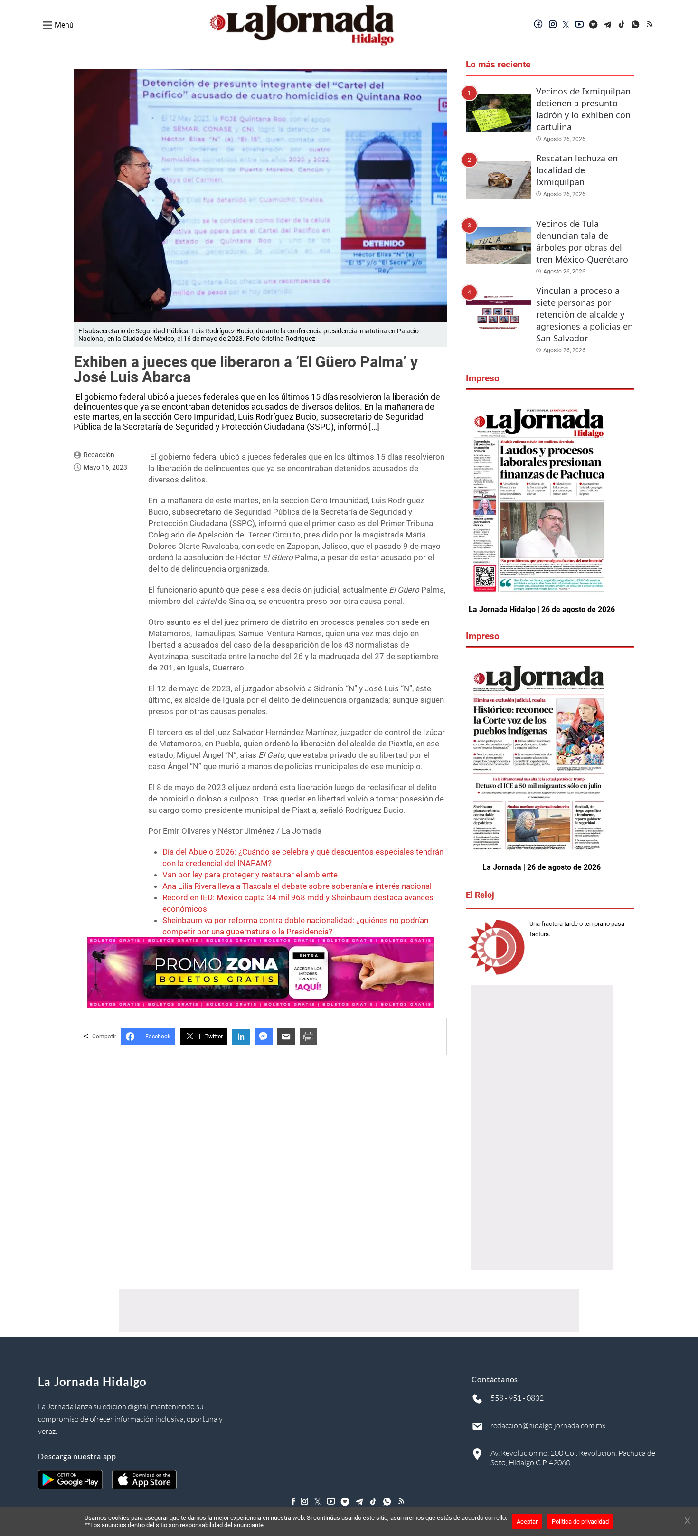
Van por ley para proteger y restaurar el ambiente (250, 874)
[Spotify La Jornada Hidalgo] (593, 25)
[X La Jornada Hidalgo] (566, 25)
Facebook (154, 1036)
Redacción (99, 455)
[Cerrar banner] (687, 1521)
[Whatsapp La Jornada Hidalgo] (636, 25)
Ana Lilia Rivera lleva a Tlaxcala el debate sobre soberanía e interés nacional (297, 886)
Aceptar (527, 1521)
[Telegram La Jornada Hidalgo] (608, 25)
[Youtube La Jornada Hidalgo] (579, 25)
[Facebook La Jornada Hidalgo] (538, 25)
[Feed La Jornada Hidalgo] (650, 25)
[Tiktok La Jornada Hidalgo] (622, 25)
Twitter (211, 1036)
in (241, 1037)
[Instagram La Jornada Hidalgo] (552, 25)
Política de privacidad (580, 1521)
